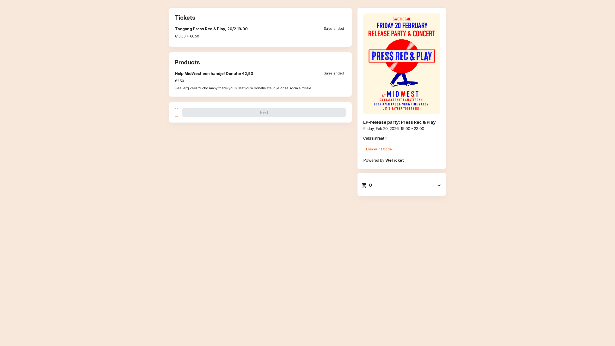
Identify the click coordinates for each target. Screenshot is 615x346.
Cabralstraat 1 (375, 138)
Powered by (383, 160)
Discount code (379, 149)
